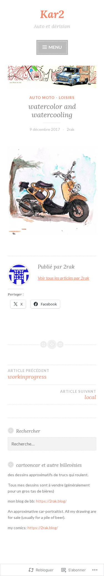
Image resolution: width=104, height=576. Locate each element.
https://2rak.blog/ (51, 501)
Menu (55, 47)
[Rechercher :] (52, 444)
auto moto (42, 97)
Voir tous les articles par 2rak (63, 278)
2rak (70, 129)
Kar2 (52, 14)
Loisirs (67, 97)
